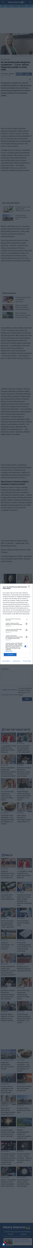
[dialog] (16, 624)
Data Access (16, 661)
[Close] (29, 587)
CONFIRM (10, 654)
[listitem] (16, 619)
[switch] (25, 624)
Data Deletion (6, 661)
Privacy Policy (27, 661)
